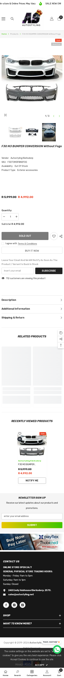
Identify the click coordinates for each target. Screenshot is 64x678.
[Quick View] (19, 439)
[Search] (12, 19)
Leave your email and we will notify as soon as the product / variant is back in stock (29, 262)
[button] (53, 116)
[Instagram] (14, 605)
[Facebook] (6, 605)
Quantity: (7, 210)
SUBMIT (32, 525)
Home (4, 34)
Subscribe (49, 270)
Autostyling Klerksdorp (22, 158)
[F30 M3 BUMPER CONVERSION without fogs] (32, 444)
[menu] (3, 19)
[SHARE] (60, 236)
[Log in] (51, 18)
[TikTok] (22, 605)
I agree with (11, 243)
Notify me (32, 480)
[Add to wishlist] (54, 236)
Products (14, 34)
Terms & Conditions (27, 243)
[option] (32, 78)
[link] (16, 392)
